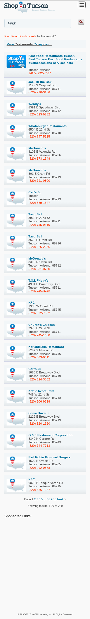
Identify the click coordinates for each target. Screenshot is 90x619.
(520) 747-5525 (39, 136)
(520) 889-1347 (39, 202)
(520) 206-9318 (39, 401)
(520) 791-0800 (39, 180)
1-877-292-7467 (39, 73)
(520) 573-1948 (39, 158)
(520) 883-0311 (39, 357)
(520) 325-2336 (39, 247)
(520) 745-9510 (39, 225)
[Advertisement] (45, 565)
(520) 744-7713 (39, 445)
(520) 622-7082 (39, 313)
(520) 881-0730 (39, 269)
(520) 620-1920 (39, 423)
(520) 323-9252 (39, 114)
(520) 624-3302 (39, 379)
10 (54, 499)
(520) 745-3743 (39, 291)
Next (60, 499)
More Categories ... (29, 44)
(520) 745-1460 (39, 335)
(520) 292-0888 (39, 467)
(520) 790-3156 (39, 92)
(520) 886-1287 (39, 490)
